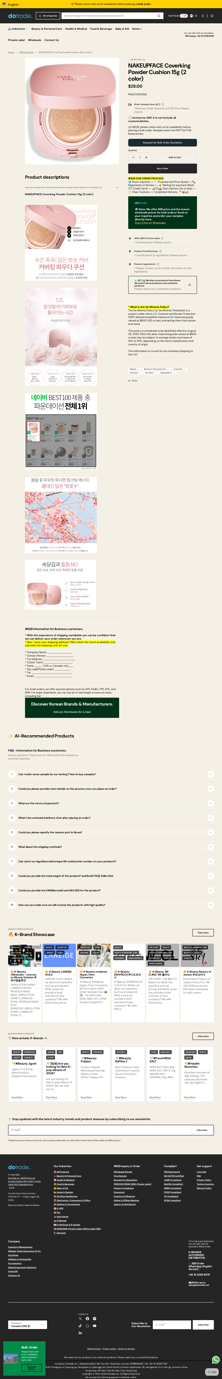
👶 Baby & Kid (61, 1188)
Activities (13, 1255)
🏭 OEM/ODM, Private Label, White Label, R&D (77, 1228)
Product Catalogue (124, 1188)
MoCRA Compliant (173, 1184)
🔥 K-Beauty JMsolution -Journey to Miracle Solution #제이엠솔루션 (24, 976)
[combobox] (112, 15)
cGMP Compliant (173, 1180)
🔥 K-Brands (60, 1220)
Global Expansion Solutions (22, 1267)
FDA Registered (172, 1172)
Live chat (201, 1172)
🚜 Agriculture (61, 1216)
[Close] (43, 1344)
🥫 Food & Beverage (64, 1184)
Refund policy (94, 1348)
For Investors (15, 1263)
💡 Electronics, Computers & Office (72, 1200)
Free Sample (120, 1176)
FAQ (199, 1176)
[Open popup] (162, 104)
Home (11, 52)
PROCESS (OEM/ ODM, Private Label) (132, 1184)
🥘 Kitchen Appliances (65, 1196)
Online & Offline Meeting (126, 1200)
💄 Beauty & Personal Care (67, 1176)
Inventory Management (20, 1247)
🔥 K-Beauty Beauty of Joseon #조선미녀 (197, 973)
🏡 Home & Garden (63, 1192)
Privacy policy (110, 1348)
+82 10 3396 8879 (205, 36)
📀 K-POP (58, 1208)
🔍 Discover (60, 1233)
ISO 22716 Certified (174, 1176)
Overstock (119, 1192)
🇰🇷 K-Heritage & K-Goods (67, 1224)
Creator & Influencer (124, 1196)
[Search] (159, 15)
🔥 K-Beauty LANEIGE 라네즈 (58, 973)
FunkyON (13, 1271)
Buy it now (162, 168)
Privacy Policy (204, 1180)
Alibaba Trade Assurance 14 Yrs (24, 1251)
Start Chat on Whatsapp (150, 223)
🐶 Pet (57, 1212)
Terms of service (205, 1184)
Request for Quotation (125, 1180)
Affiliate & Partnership (19, 1259)
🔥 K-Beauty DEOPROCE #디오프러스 (127, 974)
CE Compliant (171, 1196)
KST (18, 1196)
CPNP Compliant (172, 1192)
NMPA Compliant (173, 1188)
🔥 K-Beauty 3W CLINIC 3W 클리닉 (159, 973)
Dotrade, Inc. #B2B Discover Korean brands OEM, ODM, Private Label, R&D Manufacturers (24, 1181)
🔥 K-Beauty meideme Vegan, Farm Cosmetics (93, 974)
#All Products (26, 52)
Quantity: (132, 150)
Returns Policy (204, 1188)
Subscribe (203, 1324)
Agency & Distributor (125, 1204)
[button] (202, 15)
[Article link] (24, 983)
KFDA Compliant (172, 1200)
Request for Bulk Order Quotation (162, 142)
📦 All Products (61, 1172)
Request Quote (31, 1367)
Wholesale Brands (123, 1172)
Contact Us (14, 1275)
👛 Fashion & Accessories (67, 1204)
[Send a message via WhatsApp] (215, 1359)
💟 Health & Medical (64, 1180)
